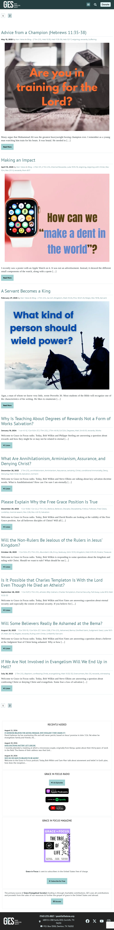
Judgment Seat (96, 630)
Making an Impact (19, 160)
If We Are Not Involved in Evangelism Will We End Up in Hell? (54, 664)
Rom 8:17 (26, 170)
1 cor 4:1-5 (23, 431)
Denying (5, 474)
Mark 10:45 (67, 298)
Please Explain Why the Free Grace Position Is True (49, 502)
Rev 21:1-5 (9, 170)
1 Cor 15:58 (25, 509)
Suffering (92, 39)
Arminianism (50, 470)
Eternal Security (83, 592)
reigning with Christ (96, 167)
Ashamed (64, 630)
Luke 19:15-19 (72, 167)
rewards (84, 39)
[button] (88, 4)
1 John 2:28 (45, 630)
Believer (58, 509)
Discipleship (76, 509)
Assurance (61, 470)
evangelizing (54, 674)
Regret (18, 634)
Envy (55, 552)
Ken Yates (20, 39)
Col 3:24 (62, 431)
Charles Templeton (67, 592)
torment (34, 474)
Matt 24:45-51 (81, 431)
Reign (88, 298)
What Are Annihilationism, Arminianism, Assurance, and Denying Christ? (53, 460)
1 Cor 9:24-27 (33, 431)
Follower (92, 509)
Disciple (66, 509)
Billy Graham (52, 592)
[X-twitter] (95, 921)
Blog (29, 39)
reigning (76, 39)
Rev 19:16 (95, 298)
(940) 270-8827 (47, 916)
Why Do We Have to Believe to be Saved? (22, 758)
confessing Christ (40, 674)
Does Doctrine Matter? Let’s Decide (20, 745)
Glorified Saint (82, 630)
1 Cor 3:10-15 (23, 630)
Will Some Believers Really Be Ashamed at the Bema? (51, 623)
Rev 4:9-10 (36, 512)
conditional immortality (91, 470)
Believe (51, 509)
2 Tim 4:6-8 (53, 431)
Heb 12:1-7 (67, 39)
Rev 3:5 (88, 674)
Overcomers (78, 674)
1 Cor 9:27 (26, 592)
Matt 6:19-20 (91, 552)
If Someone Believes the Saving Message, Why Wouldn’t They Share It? (35, 733)
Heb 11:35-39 (56, 39)
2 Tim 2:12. (37, 39)
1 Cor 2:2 (34, 509)
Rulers (100, 552)
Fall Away (95, 592)
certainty (71, 470)
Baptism (28, 674)
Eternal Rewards (58, 167)
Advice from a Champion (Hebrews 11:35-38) (44, 32)
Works (98, 431)
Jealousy (62, 552)
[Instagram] (109, 921)
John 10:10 (71, 552)
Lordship (5, 512)
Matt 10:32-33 (15, 474)
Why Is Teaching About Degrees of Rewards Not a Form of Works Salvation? (56, 421)
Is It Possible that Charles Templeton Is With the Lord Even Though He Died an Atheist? (52, 582)
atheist (43, 592)
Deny (105, 470)
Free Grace (102, 509)
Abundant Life (46, 552)
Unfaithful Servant (54, 634)
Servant (103, 298)
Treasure (107, 552)
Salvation (26, 474)
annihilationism (37, 470)
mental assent (16, 512)
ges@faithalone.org (65, 916)
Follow (85, 509)
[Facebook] (88, 921)
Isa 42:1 (50, 298)
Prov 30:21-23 (78, 298)
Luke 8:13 (104, 592)
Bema (72, 630)
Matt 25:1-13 (9, 634)
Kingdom (58, 298)
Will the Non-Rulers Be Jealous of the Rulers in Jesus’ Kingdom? (51, 542)
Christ (78, 470)
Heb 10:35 (46, 39)
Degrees (70, 431)
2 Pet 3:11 (37, 167)
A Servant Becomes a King (26, 291)
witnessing (105, 674)
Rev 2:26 (27, 512)
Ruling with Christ (38, 634)
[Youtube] (102, 921)
